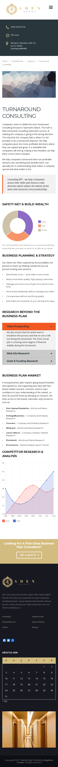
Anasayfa (6, 616)
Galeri (5, 627)
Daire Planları (38, 622)
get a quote (28, 555)
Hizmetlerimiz (9, 622)
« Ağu (5, 701)
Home (4, 61)
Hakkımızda (37, 616)
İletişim (35, 627)
